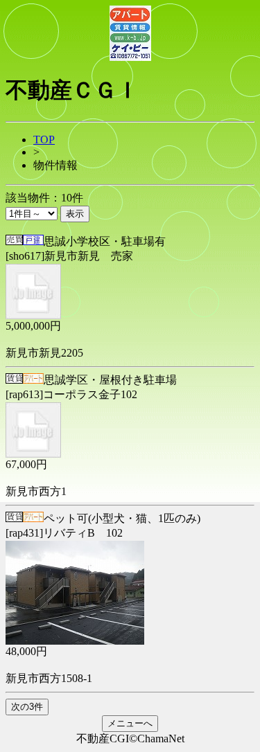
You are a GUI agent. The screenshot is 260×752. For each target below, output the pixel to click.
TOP (44, 139)
